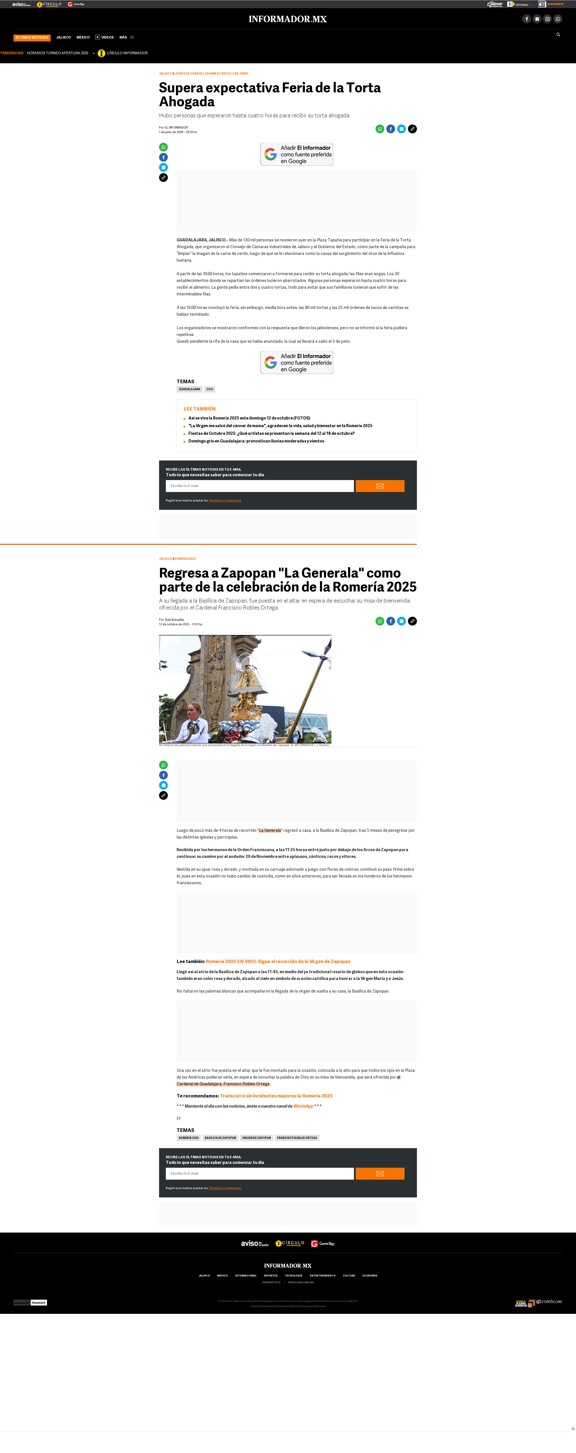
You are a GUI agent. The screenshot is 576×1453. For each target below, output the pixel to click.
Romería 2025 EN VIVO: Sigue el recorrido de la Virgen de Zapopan (278, 961)
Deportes (270, 1275)
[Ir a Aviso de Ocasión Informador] (21, 2)
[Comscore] (549, 1300)
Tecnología (293, 1275)
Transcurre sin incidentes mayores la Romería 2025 (276, 1095)
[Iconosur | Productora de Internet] (22, 1300)
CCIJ (210, 388)
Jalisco (63, 37)
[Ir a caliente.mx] (495, 3)
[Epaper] (518, 3)
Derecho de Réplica (285, 1305)
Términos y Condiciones (225, 499)
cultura (349, 1275)
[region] (288, 1443)
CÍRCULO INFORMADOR (127, 52)
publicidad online (301, 1282)
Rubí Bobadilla (174, 619)
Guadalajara (189, 388)
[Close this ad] (573, 1429)
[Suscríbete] (549, 3)
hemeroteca (271, 1282)
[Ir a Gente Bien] (73, 2)
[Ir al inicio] (67, 18)
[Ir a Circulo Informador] (46, 2)
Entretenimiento (322, 1275)
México (83, 37)
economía (369, 1275)
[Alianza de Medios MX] (525, 1300)
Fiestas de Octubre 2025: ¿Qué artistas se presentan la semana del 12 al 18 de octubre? (272, 433)
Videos (107, 37)
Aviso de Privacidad (261, 1305)
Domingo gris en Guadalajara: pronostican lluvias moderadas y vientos (256, 441)
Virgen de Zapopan (256, 1137)
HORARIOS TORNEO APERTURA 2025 (57, 52)
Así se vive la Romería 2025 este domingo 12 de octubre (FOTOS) (249, 418)
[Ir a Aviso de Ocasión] (255, 1238)
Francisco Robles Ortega (297, 1137)
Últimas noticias (32, 37)
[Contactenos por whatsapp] (557, 18)
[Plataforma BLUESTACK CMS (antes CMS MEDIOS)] (39, 1300)
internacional (245, 1275)
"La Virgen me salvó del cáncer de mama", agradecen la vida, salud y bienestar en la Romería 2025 (280, 425)
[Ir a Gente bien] (323, 1238)
